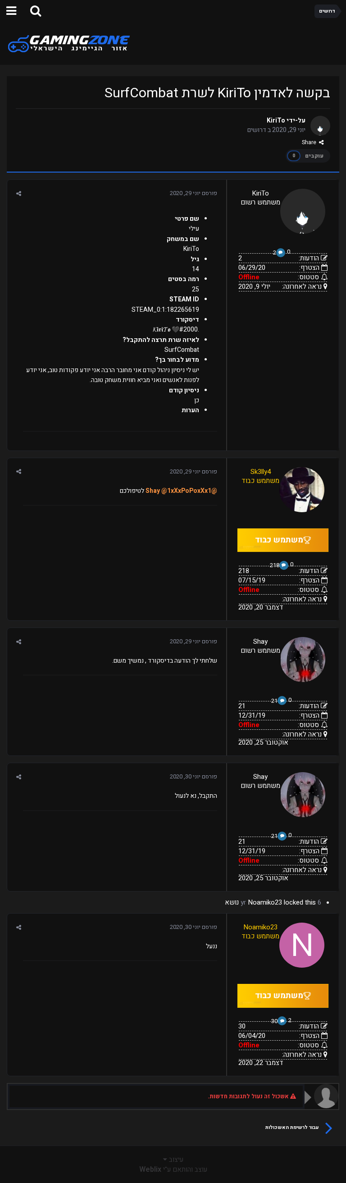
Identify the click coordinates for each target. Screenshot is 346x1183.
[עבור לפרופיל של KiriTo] (320, 126)
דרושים (256, 130)
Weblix (150, 1169)
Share (310, 142)
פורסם (193, 193)
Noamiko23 (265, 902)
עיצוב (175, 1160)
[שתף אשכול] (18, 193)
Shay (260, 641)
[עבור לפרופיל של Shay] (302, 659)
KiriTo (276, 120)
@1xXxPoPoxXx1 (186, 491)
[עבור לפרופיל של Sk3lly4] (301, 489)
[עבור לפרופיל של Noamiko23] (301, 945)
